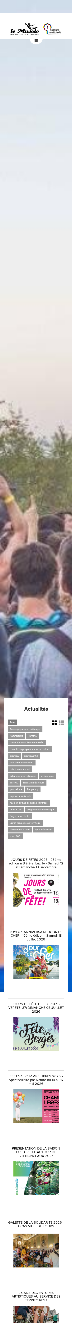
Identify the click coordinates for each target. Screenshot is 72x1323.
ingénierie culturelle (20, 796)
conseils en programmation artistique (30, 749)
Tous (12, 722)
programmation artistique (41, 809)
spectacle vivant (43, 829)
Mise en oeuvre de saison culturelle (29, 802)
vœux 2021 (15, 836)
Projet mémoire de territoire (25, 822)
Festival (14, 782)
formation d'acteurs (33, 782)
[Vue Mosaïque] (54, 722)
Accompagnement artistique (25, 729)
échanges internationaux (23, 775)
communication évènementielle (27, 742)
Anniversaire (16, 735)
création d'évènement (21, 762)
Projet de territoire (20, 816)
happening (32, 789)
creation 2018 (31, 755)
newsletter (16, 809)
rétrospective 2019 (20, 829)
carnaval (32, 735)
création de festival (20, 769)
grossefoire (16, 789)
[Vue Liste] (61, 722)
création (14, 755)
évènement (47, 775)
